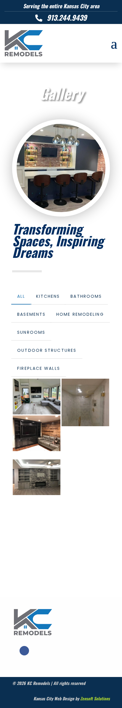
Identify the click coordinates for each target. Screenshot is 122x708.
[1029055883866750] (36, 433)
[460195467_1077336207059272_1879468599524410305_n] (85, 402)
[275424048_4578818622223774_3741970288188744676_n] (36, 396)
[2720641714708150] (36, 477)
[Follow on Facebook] (24, 650)
